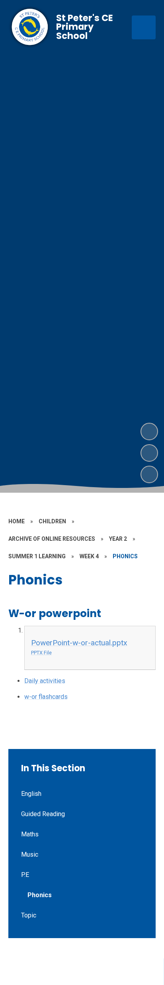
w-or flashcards (46, 697)
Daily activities (44, 681)
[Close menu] (144, 27)
